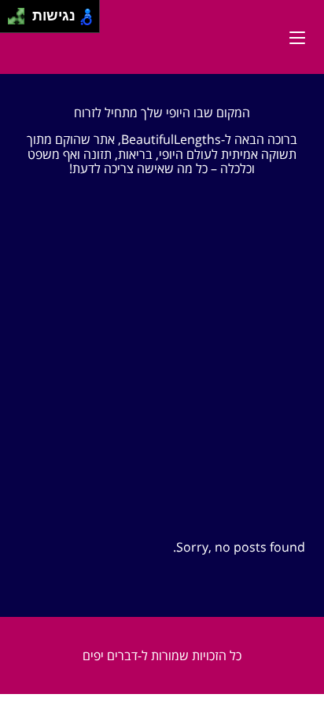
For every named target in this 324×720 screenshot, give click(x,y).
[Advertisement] (162, 351)
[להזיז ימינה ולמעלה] (21, 12)
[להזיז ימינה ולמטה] (21, 21)
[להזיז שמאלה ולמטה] (12, 21)
